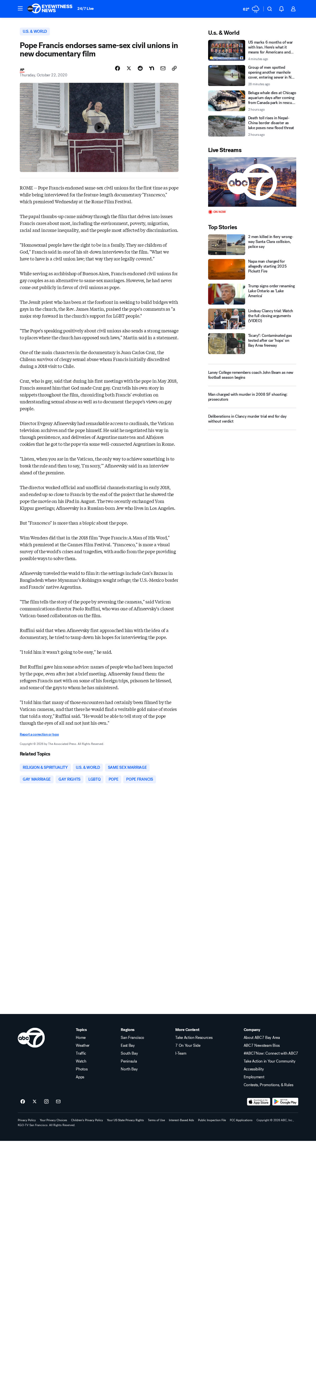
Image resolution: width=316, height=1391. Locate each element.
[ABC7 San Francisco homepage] (49, 8)
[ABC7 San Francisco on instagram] (46, 1102)
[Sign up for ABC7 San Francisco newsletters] (58, 1102)
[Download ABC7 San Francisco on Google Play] (285, 1102)
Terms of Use (156, 1120)
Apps (80, 1077)
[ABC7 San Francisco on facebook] (23, 1102)
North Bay (129, 1069)
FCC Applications (241, 1120)
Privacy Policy (27, 1120)
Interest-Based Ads (181, 1120)
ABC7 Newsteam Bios (262, 1046)
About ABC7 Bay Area (262, 1038)
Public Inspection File (212, 1120)
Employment (254, 1077)
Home (81, 1038)
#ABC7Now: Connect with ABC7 (271, 1053)
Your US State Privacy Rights (125, 1120)
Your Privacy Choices (53, 1120)
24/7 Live (85, 8)
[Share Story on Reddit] (140, 68)
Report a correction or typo (39, 734)
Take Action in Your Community (270, 1061)
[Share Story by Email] (163, 68)
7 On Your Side (187, 1046)
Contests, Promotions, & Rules (268, 1085)
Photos (81, 1069)
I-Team (180, 1053)
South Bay (129, 1053)
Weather (83, 1046)
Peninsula (129, 1061)
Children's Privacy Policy (87, 1120)
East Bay (128, 1046)
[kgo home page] (31, 1038)
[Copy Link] (174, 68)
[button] (20, 8)
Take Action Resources (193, 1038)
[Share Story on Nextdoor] (151, 68)
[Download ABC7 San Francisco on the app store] (259, 1102)
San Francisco (132, 1038)
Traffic (81, 1053)
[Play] (252, 182)
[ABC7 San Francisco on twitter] (35, 1102)
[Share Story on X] (129, 68)
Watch (81, 1061)
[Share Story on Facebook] (117, 68)
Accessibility (254, 1069)
